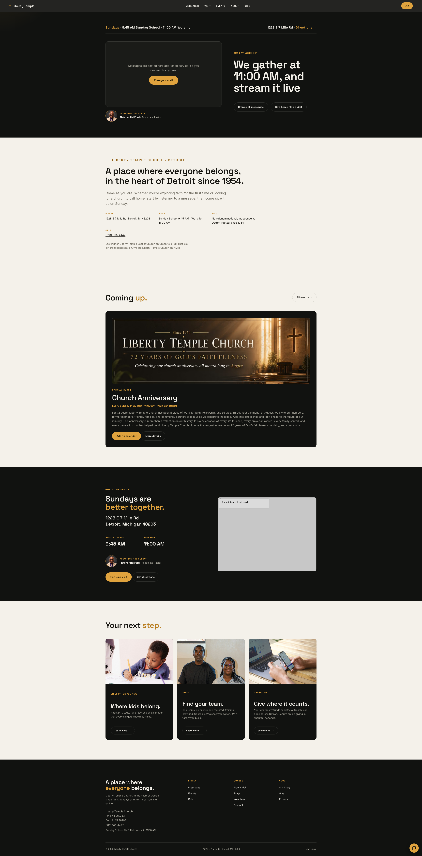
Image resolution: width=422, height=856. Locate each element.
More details (153, 435)
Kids (247, 5)
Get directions (146, 576)
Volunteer (239, 799)
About (235, 5)
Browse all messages (251, 107)
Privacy (283, 799)
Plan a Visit (240, 787)
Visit (207, 5)
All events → (304, 297)
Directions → (306, 27)
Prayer (237, 793)
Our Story (284, 787)
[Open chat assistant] (414, 848)
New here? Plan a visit (288, 107)
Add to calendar (126, 435)
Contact (238, 805)
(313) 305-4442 (115, 235)
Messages (192, 5)
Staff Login (311, 849)
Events (221, 5)
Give (407, 5)
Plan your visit (163, 80)
